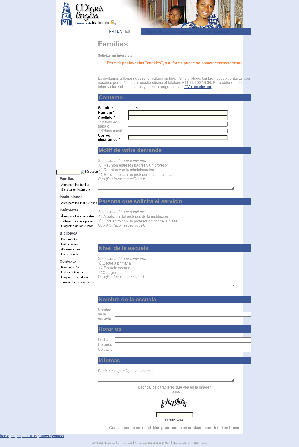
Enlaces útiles (70, 254)
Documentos (69, 239)
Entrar (205, 443)
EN (119, 31)
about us (29, 436)
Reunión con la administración (129, 170)
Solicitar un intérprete (75, 189)
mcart (129, 443)
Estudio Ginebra (72, 272)
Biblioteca (68, 233)
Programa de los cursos (77, 226)
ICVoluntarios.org (198, 87)
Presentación (70, 267)
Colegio (109, 273)
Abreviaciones (70, 249)
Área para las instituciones (79, 203)
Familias (67, 179)
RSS (196, 443)
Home (151, 31)
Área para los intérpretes (77, 216)
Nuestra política (181, 443)
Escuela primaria (117, 263)
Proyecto (166, 31)
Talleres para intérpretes (77, 221)
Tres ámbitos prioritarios (77, 282)
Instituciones (71, 197)
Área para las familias (76, 184)
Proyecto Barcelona (74, 277)
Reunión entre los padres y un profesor (136, 165)
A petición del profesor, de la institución (135, 216)
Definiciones (69, 244)
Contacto (221, 31)
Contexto (68, 261)
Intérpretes (69, 210)
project (15, 436)
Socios (206, 31)
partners (44, 436)
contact (58, 436)
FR (111, 31)
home (4, 436)
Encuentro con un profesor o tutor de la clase (141, 175)
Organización (187, 31)
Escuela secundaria (120, 268)
